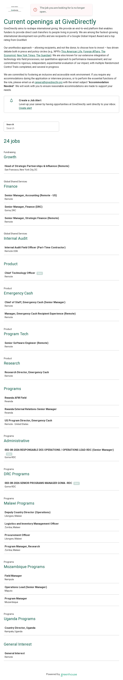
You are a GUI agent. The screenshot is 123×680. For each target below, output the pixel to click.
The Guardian (43, 55)
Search (10, 124)
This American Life (71, 51)
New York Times (26, 55)
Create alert (25, 108)
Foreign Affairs (91, 51)
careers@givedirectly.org (48, 82)
